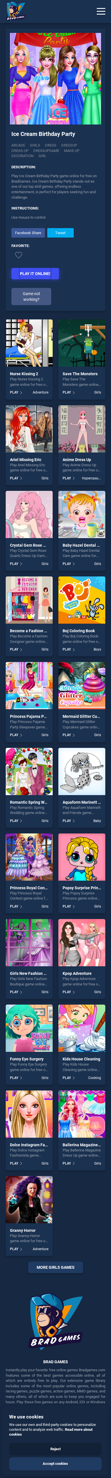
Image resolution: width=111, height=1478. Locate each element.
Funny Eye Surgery (27, 1059)
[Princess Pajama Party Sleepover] (29, 685)
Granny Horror (23, 1230)
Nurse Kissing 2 (24, 374)
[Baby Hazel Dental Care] (81, 514)
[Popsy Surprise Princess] (81, 857)
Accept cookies (55, 1463)
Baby (97, 821)
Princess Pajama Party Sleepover (40, 716)
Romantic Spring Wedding (33, 802)
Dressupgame (46, 151)
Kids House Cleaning (81, 1059)
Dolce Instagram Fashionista (36, 1145)
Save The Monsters (80, 374)
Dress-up (19, 151)
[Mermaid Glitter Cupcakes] (81, 685)
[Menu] (101, 11)
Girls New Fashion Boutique (35, 973)
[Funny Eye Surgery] (29, 1028)
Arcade (18, 145)
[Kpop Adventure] (81, 942)
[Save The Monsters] (81, 343)
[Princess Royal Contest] (29, 857)
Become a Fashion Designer (35, 631)
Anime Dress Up (77, 459)
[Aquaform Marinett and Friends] (81, 771)
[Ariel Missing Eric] (29, 429)
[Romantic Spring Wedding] (29, 771)
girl (42, 156)
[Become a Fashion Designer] (29, 600)
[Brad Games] (13, 11)
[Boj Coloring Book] (81, 600)
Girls (35, 145)
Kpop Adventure (77, 973)
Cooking (94, 1078)
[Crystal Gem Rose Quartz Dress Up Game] (29, 514)
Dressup (69, 145)
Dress (50, 145)
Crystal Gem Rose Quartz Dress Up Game (47, 545)
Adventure (40, 392)
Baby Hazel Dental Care (84, 545)
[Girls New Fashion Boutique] (29, 942)
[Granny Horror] (29, 1199)
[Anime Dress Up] (81, 429)
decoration (22, 156)
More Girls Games (56, 1267)
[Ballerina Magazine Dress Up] (81, 1114)
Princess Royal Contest (31, 888)
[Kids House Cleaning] (81, 1028)
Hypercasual (91, 478)
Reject (55, 1449)
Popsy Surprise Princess (84, 888)
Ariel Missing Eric (25, 459)
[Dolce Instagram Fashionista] (29, 1114)
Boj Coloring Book (79, 631)
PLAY (14, 392)
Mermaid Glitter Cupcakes (86, 716)
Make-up (71, 151)
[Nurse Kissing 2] (29, 343)
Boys (97, 649)
